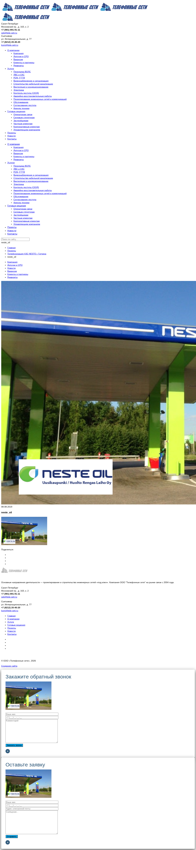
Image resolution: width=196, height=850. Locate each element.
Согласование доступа (24, 105)
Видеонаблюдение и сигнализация (31, 81)
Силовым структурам (24, 117)
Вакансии (18, 59)
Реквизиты (18, 65)
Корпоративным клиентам (26, 126)
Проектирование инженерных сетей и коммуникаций (40, 99)
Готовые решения (16, 111)
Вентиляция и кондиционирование (30, 87)
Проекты (11, 133)
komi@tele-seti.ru (9, 45)
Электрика (18, 90)
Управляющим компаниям (26, 129)
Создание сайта (9, 666)
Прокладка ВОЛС (22, 71)
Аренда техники (21, 108)
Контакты (12, 139)
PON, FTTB (19, 78)
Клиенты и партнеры (23, 62)
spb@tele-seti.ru (9, 33)
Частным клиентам (22, 123)
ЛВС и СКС (18, 74)
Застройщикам (20, 120)
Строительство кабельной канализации (33, 84)
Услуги (10, 68)
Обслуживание (20, 102)
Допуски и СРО (21, 56)
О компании (13, 50)
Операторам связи (22, 114)
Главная (11, 616)
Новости (11, 136)
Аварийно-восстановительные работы (32, 96)
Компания (18, 53)
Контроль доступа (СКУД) (26, 93)
